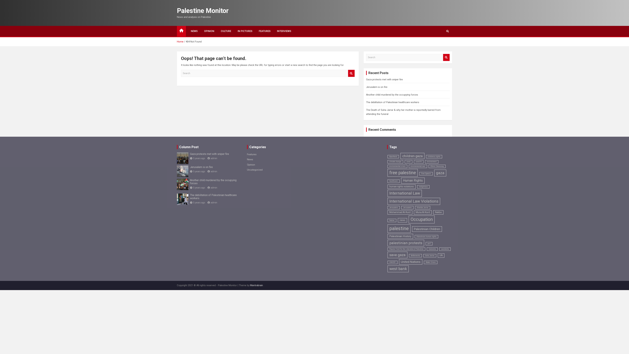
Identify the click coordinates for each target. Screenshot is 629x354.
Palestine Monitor (203, 11)
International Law (404, 193)
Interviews (284, 31)
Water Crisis (431, 262)
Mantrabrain (256, 285)
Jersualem (393, 207)
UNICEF (392, 262)
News (194, 31)
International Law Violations (413, 201)
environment (432, 162)
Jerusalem (407, 207)
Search (351, 73)
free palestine (402, 172)
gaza (440, 173)
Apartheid (393, 157)
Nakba (438, 212)
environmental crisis (397, 166)
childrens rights (434, 157)
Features (264, 31)
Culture (226, 31)
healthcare (393, 181)
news (402, 220)
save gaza (397, 255)
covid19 (419, 162)
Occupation (421, 219)
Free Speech (426, 174)
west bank (398, 269)
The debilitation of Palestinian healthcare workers (392, 102)
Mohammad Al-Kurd (399, 212)
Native (391, 220)
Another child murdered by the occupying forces (392, 94)
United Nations (410, 262)
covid (408, 162)
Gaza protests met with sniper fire (384, 79)
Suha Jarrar (429, 256)
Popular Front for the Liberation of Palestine (406, 249)
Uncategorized (255, 169)
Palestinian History (400, 236)
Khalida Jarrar (422, 207)
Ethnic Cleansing (437, 166)
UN (441, 255)
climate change (395, 162)
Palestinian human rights (426, 237)
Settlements (415, 256)
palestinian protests (405, 243)
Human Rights (413, 180)
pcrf (429, 244)
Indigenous (423, 187)
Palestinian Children (427, 229)
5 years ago (199, 158)
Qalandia (432, 249)
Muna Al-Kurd (423, 212)
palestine (399, 228)
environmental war (418, 166)
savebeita (445, 249)
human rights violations (401, 186)
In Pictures (245, 31)
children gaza (412, 156)
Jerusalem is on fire (376, 87)
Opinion (209, 31)
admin (214, 158)
